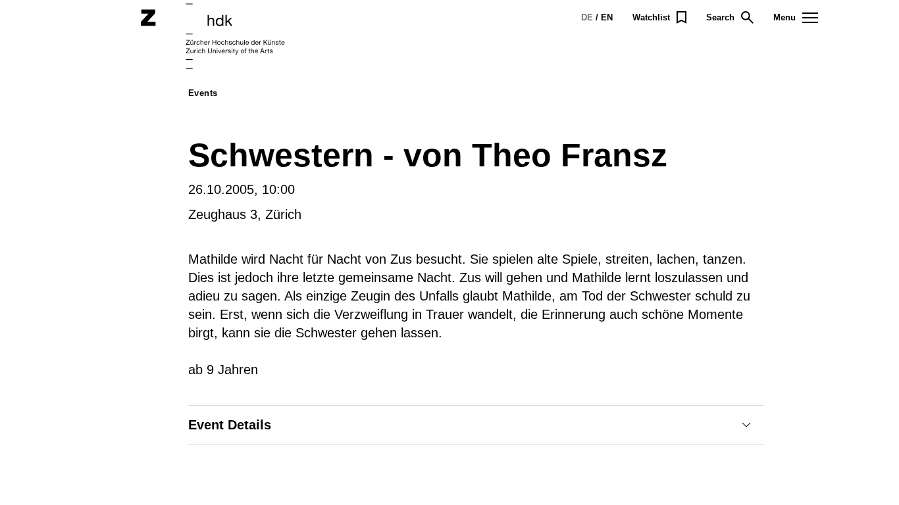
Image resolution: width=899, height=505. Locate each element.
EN (607, 17)
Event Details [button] (229, 425)
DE (587, 17)
